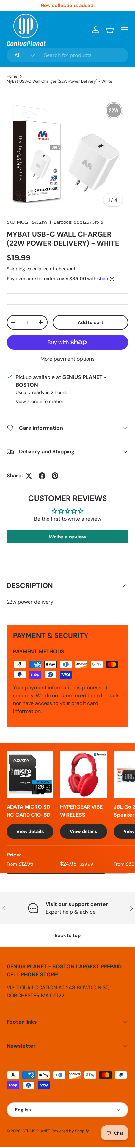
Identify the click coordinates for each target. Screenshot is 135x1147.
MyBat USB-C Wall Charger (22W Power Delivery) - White (59, 81)
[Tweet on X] (28, 475)
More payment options (67, 358)
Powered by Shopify (70, 1131)
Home (12, 76)
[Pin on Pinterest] (55, 475)
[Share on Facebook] (41, 475)
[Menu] (124, 30)
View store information (40, 401)
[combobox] (67, 55)
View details (30, 831)
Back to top (68, 935)
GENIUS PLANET (36, 1131)
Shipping (16, 269)
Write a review (67, 536)
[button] (110, 30)
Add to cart (90, 322)
